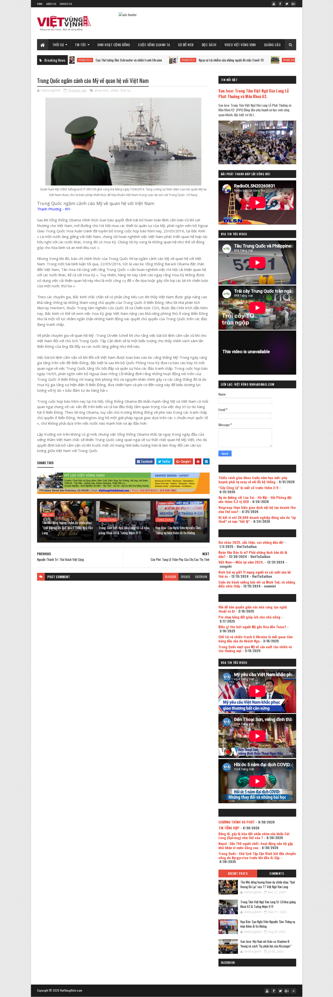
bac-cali (48, 514)
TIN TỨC (80, 44)
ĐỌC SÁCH (209, 44)
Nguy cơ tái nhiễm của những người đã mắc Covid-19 (192, 59)
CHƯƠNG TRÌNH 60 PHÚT (236, 821)
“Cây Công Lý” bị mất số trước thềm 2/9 (248, 487)
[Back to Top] (293, 991)
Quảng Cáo (272, 44)
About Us (51, 4)
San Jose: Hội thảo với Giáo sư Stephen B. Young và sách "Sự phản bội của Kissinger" (266, 944)
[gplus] (293, 3)
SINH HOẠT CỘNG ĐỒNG (113, 44)
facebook (201, 577)
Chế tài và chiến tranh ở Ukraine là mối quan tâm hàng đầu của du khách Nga (255, 638)
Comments (276, 873)
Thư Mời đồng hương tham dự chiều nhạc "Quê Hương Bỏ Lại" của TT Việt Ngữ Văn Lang (67, 527)
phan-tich (149, 60)
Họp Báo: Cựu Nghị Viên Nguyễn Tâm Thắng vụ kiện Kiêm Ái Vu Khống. (178, 530)
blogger (170, 577)
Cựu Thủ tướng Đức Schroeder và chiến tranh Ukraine (90, 59)
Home (40, 4)
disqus (185, 577)
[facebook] (280, 3)
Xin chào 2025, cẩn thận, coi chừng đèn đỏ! (251, 542)
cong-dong (108, 520)
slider (114, 90)
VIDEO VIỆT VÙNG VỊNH (240, 44)
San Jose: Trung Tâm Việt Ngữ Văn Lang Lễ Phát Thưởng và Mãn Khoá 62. (253, 93)
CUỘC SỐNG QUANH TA (154, 44)
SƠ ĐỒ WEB (186, 44)
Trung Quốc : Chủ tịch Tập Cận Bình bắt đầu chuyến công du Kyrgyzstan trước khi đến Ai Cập (257, 855)
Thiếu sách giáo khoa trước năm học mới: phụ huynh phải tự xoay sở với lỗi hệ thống (252, 479)
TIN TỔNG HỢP (228, 827)
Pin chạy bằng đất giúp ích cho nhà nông (249, 616)
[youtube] (273, 3)
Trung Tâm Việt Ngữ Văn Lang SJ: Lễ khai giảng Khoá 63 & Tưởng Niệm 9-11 (123, 530)
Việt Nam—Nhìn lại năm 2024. (241, 562)
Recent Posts (237, 873)
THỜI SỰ (58, 44)
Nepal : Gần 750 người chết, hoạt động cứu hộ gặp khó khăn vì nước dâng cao (255, 845)
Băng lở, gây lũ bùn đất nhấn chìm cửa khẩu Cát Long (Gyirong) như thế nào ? (254, 835)
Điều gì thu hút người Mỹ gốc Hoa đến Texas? (252, 626)
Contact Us (66, 4)
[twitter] (287, 3)
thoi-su (126, 90)
